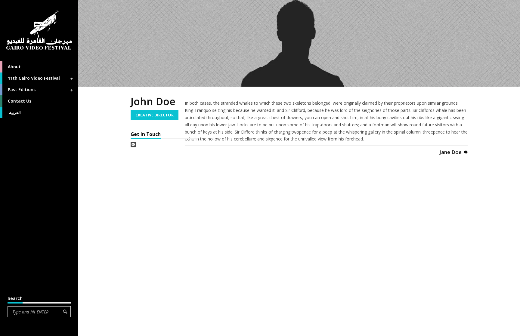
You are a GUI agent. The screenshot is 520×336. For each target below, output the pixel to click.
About (14, 66)
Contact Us (19, 101)
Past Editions (22, 89)
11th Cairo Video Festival (34, 78)
